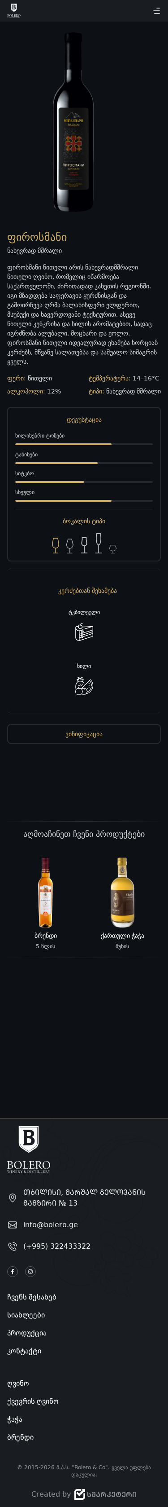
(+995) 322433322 (56, 1246)
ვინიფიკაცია (84, 734)
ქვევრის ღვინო (33, 1401)
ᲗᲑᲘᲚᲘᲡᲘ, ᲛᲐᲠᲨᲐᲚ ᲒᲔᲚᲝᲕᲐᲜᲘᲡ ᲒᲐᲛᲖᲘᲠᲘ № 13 (84, 1197)
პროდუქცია (27, 1333)
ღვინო (18, 1383)
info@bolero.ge (50, 1224)
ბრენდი (20, 1437)
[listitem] (45, 903)
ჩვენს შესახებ (31, 1297)
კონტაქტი (24, 1351)
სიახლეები (26, 1315)
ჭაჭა (14, 1419)
